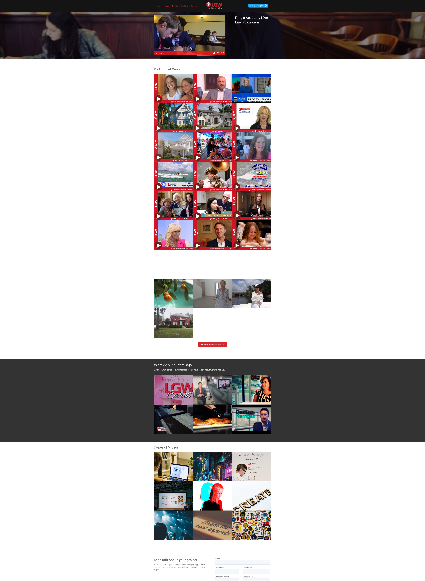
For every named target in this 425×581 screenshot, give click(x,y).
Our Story (184, 6)
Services (158, 6)
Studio (167, 6)
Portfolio (175, 6)
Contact (194, 6)
